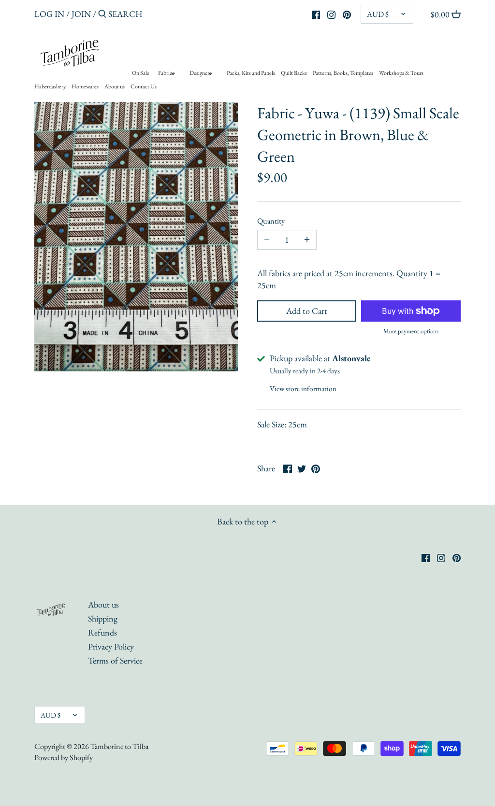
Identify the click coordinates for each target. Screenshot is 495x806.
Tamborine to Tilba (119, 746)
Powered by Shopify (63, 757)
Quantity (271, 221)
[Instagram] (331, 13)
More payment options (410, 331)
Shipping (102, 618)
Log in (49, 13)
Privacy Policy (111, 646)
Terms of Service (115, 660)
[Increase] (307, 240)
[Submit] (102, 15)
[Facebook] (316, 13)
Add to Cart (306, 310)
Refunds (102, 632)
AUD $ (378, 14)
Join (81, 13)
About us (103, 604)
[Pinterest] (347, 13)
